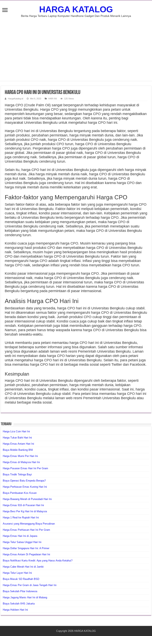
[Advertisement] (76, 47)
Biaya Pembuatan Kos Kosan (20, 492)
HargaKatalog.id (15, 98)
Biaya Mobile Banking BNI (18, 449)
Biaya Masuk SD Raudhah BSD (21, 578)
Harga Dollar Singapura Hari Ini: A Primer (26, 548)
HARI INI (52, 98)
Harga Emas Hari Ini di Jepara (20, 535)
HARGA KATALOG (76, 9)
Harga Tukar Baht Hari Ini (17, 437)
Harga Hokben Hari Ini (15, 609)
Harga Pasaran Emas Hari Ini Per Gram (25, 468)
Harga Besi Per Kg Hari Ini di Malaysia (25, 511)
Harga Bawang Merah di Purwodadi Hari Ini (27, 499)
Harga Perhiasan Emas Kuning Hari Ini (25, 486)
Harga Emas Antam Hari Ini (18, 443)
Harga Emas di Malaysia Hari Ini (21, 462)
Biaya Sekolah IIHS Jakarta (19, 603)
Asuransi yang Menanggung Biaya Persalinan (29, 523)
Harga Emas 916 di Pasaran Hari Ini (23, 505)
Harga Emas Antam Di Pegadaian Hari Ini (26, 554)
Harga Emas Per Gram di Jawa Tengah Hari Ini (29, 585)
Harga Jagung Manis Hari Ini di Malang (25, 597)
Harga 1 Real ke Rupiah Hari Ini (21, 517)
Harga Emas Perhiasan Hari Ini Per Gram (26, 529)
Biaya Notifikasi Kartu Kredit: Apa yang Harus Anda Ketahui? (37, 560)
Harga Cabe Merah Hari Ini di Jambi (23, 566)
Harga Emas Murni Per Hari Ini (20, 456)
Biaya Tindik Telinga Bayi (17, 474)
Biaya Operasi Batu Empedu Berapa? (24, 480)
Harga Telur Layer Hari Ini (17, 572)
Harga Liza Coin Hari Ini (16, 431)
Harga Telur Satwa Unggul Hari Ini (22, 542)
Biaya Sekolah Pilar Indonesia (20, 591)
